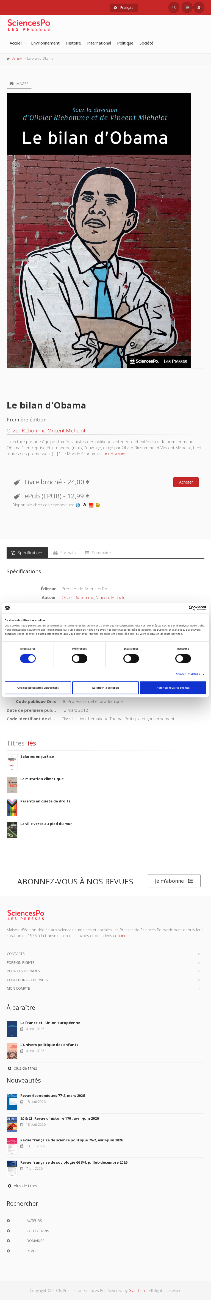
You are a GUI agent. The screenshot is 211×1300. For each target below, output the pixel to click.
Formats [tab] (67, 552)
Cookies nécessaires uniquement (38, 687)
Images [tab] (22, 83)
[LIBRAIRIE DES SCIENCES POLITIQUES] (78, 504)
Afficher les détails (188, 674)
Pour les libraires (23, 970)
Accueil (16, 43)
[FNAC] (98, 504)
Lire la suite (116, 454)
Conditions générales (27, 979)
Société (147, 43)
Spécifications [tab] (29, 552)
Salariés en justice (37, 756)
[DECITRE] (91, 504)
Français (126, 7)
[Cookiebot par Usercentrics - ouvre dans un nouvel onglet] (182, 608)
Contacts (16, 953)
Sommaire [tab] (101, 552)
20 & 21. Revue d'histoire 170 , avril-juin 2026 (59, 1118)
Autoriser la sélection (105, 687)
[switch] (79, 658)
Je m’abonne (169, 880)
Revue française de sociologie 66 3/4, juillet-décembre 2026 (73, 1162)
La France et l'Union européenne (50, 1022)
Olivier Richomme (26, 430)
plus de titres (25, 1068)
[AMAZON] (84, 504)
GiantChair (138, 1290)
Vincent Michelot (66, 430)
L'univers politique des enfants (49, 1044)
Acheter (186, 482)
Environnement (45, 43)
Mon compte (18, 988)
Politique (125, 43)
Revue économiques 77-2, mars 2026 (52, 1095)
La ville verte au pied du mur (46, 823)
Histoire (73, 43)
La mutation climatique (42, 778)
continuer (121, 935)
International (99, 43)
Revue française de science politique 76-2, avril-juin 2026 (71, 1140)
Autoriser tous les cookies (173, 687)
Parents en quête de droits (45, 801)
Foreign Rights (21, 962)
